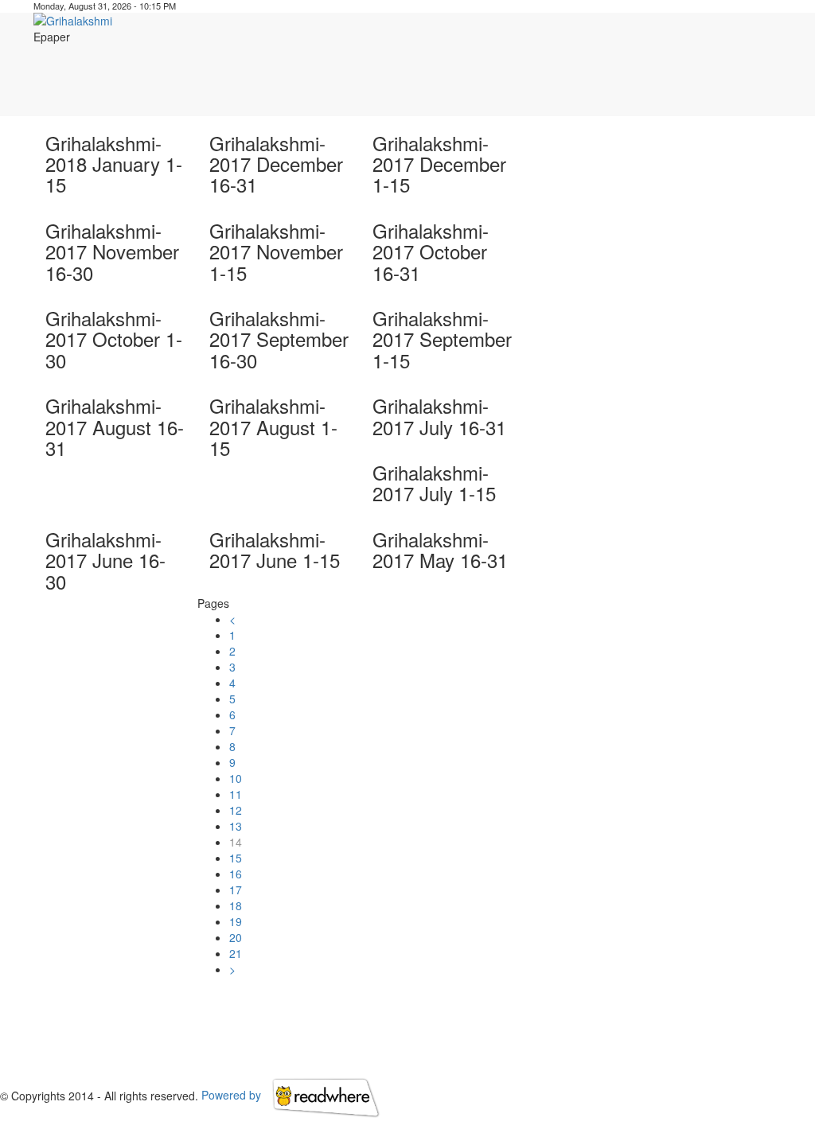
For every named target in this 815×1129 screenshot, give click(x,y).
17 (235, 889)
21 (235, 953)
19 (235, 921)
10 (235, 778)
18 (235, 905)
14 (235, 842)
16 (235, 874)
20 (235, 937)
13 (235, 826)
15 (235, 858)
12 (235, 810)
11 (235, 794)
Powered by (232, 1095)
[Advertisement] (504, 80)
